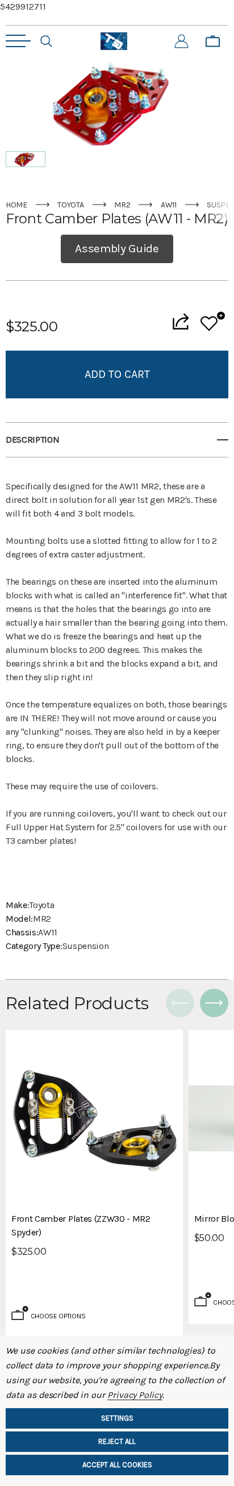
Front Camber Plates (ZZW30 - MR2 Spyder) (81, 1225)
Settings (117, 1418)
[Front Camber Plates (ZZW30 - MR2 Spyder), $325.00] (94, 1118)
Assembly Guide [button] (117, 248)
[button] (25, 159)
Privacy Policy (134, 1394)
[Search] (46, 41)
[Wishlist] (212, 321)
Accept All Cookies (117, 1464)
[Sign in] (181, 41)
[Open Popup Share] (180, 321)
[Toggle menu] (18, 40)
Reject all (117, 1441)
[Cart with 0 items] (213, 41)
